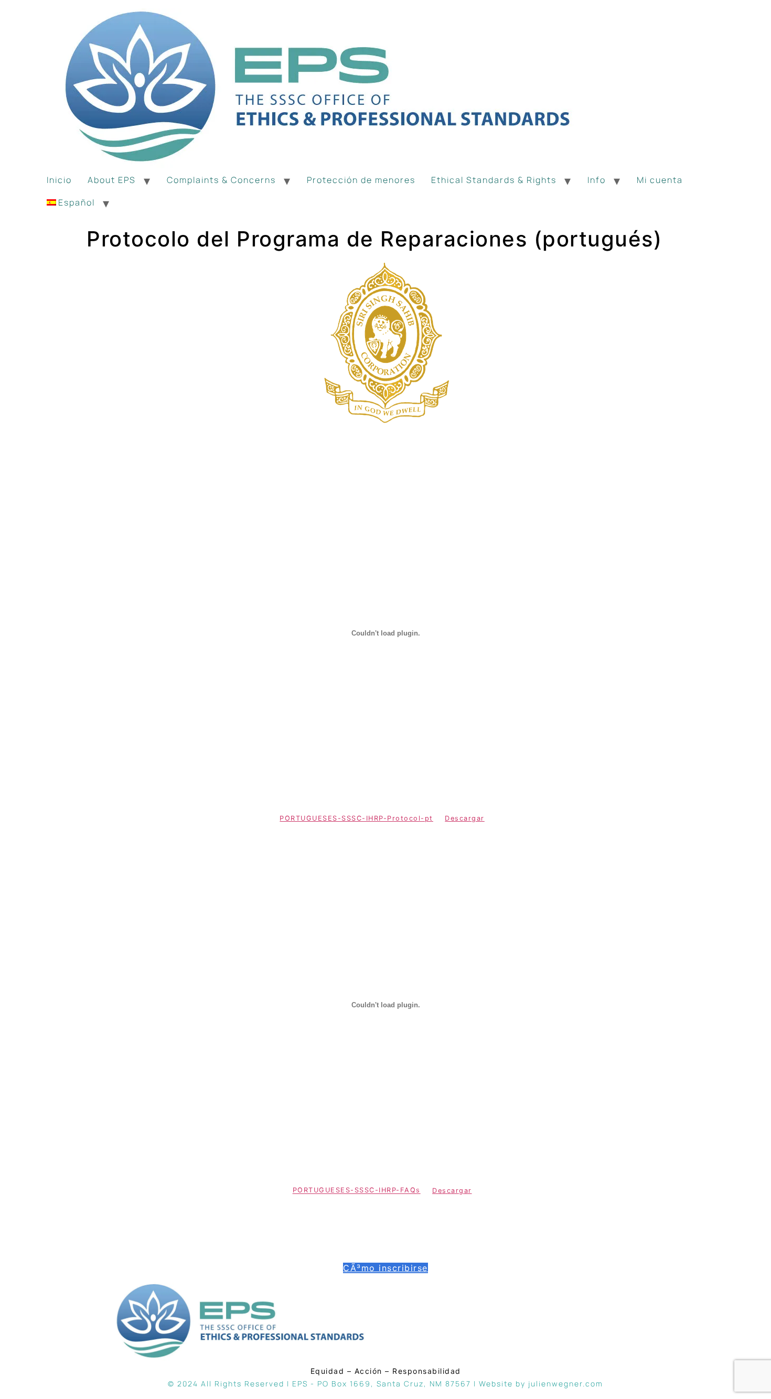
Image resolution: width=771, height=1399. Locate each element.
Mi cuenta (660, 180)
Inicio (59, 180)
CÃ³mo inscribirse (385, 1268)
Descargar (465, 818)
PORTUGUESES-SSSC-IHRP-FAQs (357, 1190)
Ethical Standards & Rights (493, 180)
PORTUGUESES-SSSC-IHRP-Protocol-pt (356, 818)
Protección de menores (361, 180)
